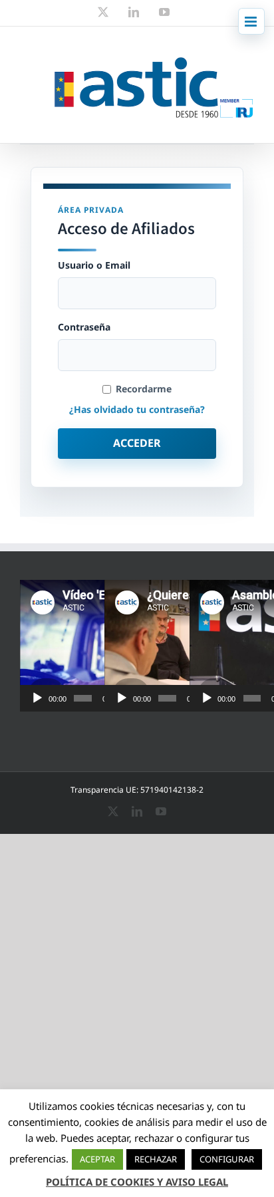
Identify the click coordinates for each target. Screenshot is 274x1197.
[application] (91, 646)
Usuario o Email (94, 265)
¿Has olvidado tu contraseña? (137, 409)
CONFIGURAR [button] (227, 1159)
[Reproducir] (37, 698)
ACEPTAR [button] (97, 1159)
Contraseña (84, 327)
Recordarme (144, 389)
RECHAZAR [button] (155, 1159)
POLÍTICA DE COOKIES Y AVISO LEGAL (137, 1181)
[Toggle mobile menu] (251, 21)
